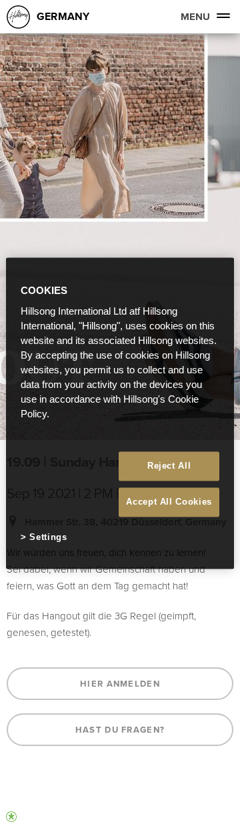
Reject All (169, 466)
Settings (48, 538)
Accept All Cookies (169, 502)
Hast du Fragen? (120, 729)
